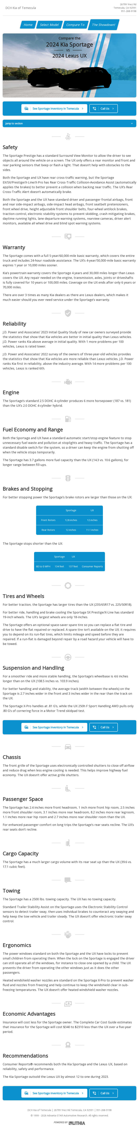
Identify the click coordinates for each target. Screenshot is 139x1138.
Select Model (49, 25)
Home (28, 25)
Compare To (75, 25)
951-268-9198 (128, 11)
